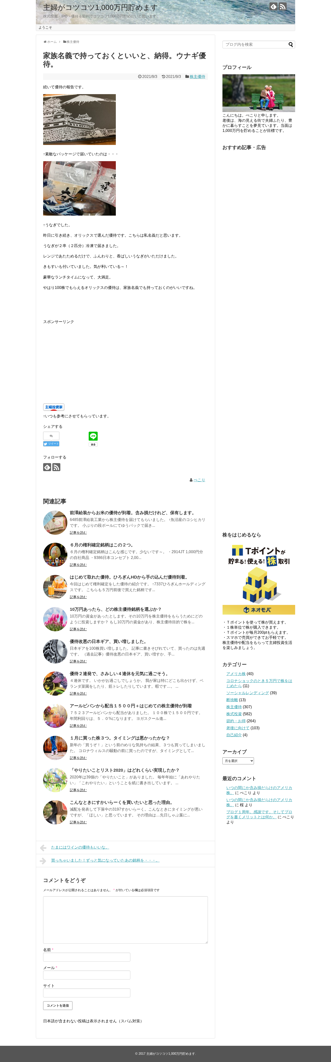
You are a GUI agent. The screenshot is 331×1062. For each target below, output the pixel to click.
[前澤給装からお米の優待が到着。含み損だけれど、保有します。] (55, 523)
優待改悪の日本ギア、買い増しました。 (109, 641)
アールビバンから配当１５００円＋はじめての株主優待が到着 (131, 705)
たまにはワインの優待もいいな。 (80, 847)
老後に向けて (238, 728)
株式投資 (234, 714)
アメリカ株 (236, 674)
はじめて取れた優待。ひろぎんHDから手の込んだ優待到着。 (129, 577)
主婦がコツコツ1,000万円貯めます (100, 7)
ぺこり (199, 480)
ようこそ (45, 27)
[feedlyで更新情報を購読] (273, 6)
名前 (48, 950)
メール (50, 968)
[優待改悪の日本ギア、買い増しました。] (55, 651)
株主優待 (197, 77)
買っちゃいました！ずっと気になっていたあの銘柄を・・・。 (105, 860)
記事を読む (78, 533)
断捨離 (232, 700)
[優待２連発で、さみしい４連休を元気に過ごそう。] (55, 683)
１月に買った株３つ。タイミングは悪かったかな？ (120, 738)
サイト (49, 986)
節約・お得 (236, 721)
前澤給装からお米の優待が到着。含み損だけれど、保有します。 (133, 512)
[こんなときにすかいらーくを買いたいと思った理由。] (55, 812)
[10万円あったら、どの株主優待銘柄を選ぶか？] (55, 619)
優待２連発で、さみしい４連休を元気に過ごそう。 (120, 673)
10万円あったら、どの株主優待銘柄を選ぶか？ (116, 609)
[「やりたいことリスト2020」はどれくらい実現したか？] (55, 780)
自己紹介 (234, 735)
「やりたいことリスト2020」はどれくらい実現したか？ (125, 770)
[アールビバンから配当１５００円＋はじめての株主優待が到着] (55, 716)
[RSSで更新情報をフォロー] (283, 6)
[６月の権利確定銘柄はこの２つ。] (55, 555)
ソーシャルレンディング (247, 693)
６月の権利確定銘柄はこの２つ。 (102, 544)
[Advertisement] (125, 359)
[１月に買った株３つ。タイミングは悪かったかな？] (55, 748)
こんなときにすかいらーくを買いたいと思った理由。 (122, 802)
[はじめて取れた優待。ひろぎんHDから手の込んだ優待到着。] (55, 587)
